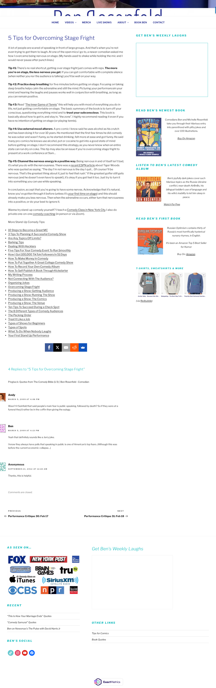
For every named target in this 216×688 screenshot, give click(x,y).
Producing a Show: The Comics (27, 299)
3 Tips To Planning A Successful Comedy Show (37, 234)
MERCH (86, 22)
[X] (57, 347)
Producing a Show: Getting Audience (31, 290)
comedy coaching (44, 213)
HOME (55, 22)
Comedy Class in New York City (86, 209)
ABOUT (121, 22)
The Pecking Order (19, 315)
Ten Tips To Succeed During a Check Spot (33, 307)
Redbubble (146, 300)
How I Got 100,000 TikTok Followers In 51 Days (37, 254)
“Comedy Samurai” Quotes (21, 622)
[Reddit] (74, 347)
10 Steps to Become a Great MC (28, 230)
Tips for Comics (100, 633)
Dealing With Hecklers (22, 246)
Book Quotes (99, 639)
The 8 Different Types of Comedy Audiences (35, 311)
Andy (11, 395)
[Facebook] (49, 347)
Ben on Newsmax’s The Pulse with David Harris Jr (33, 628)
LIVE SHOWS (104, 22)
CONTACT (159, 22)
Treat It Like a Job (19, 319)
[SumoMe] (83, 347)
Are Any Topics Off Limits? (24, 238)
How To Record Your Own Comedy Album (34, 266)
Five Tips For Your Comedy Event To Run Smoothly (39, 250)
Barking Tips (16, 242)
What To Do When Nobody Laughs (29, 331)
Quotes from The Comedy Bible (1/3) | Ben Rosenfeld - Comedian (54, 381)
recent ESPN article (83, 165)
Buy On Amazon (186, 138)
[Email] (66, 347)
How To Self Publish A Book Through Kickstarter (38, 270)
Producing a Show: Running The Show (31, 294)
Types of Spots (17, 327)
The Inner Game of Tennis (41, 104)
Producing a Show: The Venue (26, 303)
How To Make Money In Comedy (28, 258)
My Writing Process (20, 274)
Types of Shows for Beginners (26, 323)
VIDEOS (69, 22)
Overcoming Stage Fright (24, 286)
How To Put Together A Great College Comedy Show (40, 262)
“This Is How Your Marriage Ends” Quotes (29, 616)
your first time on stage (82, 193)
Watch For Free (172, 204)
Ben (10, 426)
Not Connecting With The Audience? (30, 278)
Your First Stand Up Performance (28, 335)
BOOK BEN (140, 22)
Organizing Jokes (19, 282)
